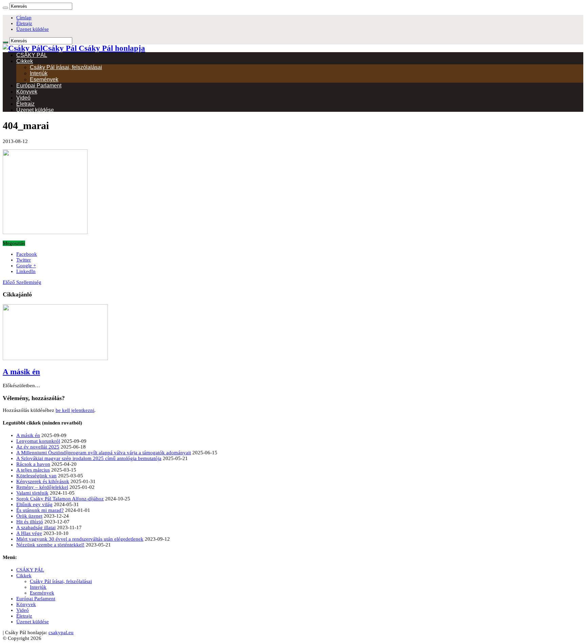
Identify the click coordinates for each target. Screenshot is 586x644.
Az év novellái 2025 (37, 447)
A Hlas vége (29, 533)
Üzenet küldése (32, 29)
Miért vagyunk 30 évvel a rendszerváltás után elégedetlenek (79, 539)
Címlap (24, 17)
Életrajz (24, 23)
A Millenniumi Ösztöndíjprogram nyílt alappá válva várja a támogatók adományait (103, 452)
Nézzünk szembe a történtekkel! (50, 544)
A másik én (21, 372)
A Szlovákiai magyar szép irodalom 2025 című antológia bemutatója (88, 458)
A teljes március (33, 470)
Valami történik (32, 493)
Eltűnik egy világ (34, 504)
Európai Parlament (38, 85)
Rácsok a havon (33, 464)
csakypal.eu (61, 632)
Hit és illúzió (29, 521)
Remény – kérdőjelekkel (42, 487)
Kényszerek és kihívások (42, 481)
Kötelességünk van (36, 475)
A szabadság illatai (36, 527)
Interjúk (38, 73)
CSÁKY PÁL (31, 55)
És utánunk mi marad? (40, 510)
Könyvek (26, 92)
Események (44, 79)
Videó (23, 98)
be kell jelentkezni (75, 410)
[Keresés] (5, 8)
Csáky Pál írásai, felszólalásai (66, 67)
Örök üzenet (29, 516)
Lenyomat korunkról (38, 441)
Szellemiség (22, 282)
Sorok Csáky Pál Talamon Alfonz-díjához (60, 498)
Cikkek (24, 61)
